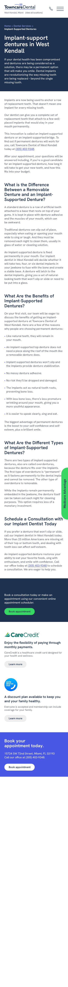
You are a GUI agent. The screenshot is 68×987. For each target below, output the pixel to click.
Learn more (15, 664)
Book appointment (20, 611)
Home (7, 25)
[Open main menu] (60, 9)
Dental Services (22, 25)
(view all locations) (34, 12)
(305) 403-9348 (25, 149)
